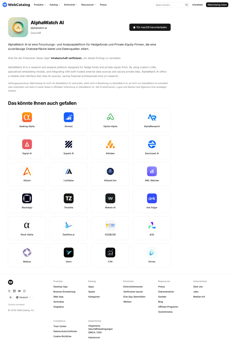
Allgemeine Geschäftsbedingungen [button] (100, 327)
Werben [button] (127, 301)
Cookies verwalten (16, 304)
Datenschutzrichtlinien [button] (65, 331)
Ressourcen (87, 4)
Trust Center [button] (59, 326)
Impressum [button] (94, 337)
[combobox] (23, 297)
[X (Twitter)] (9, 291)
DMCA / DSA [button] (95, 332)
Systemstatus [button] (165, 311)
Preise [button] (161, 286)
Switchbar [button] (58, 301)
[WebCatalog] (10, 282)
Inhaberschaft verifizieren (66, 58)
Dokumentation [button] (166, 291)
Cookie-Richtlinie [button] (62, 336)
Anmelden (197, 4)
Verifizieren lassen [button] (133, 291)
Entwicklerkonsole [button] (133, 286)
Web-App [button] (58, 296)
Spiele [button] (91, 291)
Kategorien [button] (94, 296)
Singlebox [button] (58, 306)
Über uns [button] (198, 286)
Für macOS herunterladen (152, 27)
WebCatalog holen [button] (217, 4)
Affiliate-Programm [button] (168, 306)
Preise (103, 4)
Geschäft (36, 32)
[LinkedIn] (14, 291)
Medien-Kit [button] (199, 296)
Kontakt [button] (162, 296)
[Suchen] (186, 5)
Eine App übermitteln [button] (134, 296)
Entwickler (69, 4)
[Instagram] (24, 291)
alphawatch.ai (39, 27)
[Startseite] (16, 4)
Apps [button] (91, 286)
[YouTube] (19, 291)
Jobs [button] (195, 291)
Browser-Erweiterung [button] (64, 291)
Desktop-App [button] (60, 286)
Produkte (38, 4)
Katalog (54, 4)
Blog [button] (160, 301)
